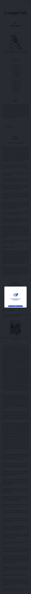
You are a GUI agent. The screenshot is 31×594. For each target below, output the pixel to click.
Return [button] (15, 306)
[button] (26, 287)
